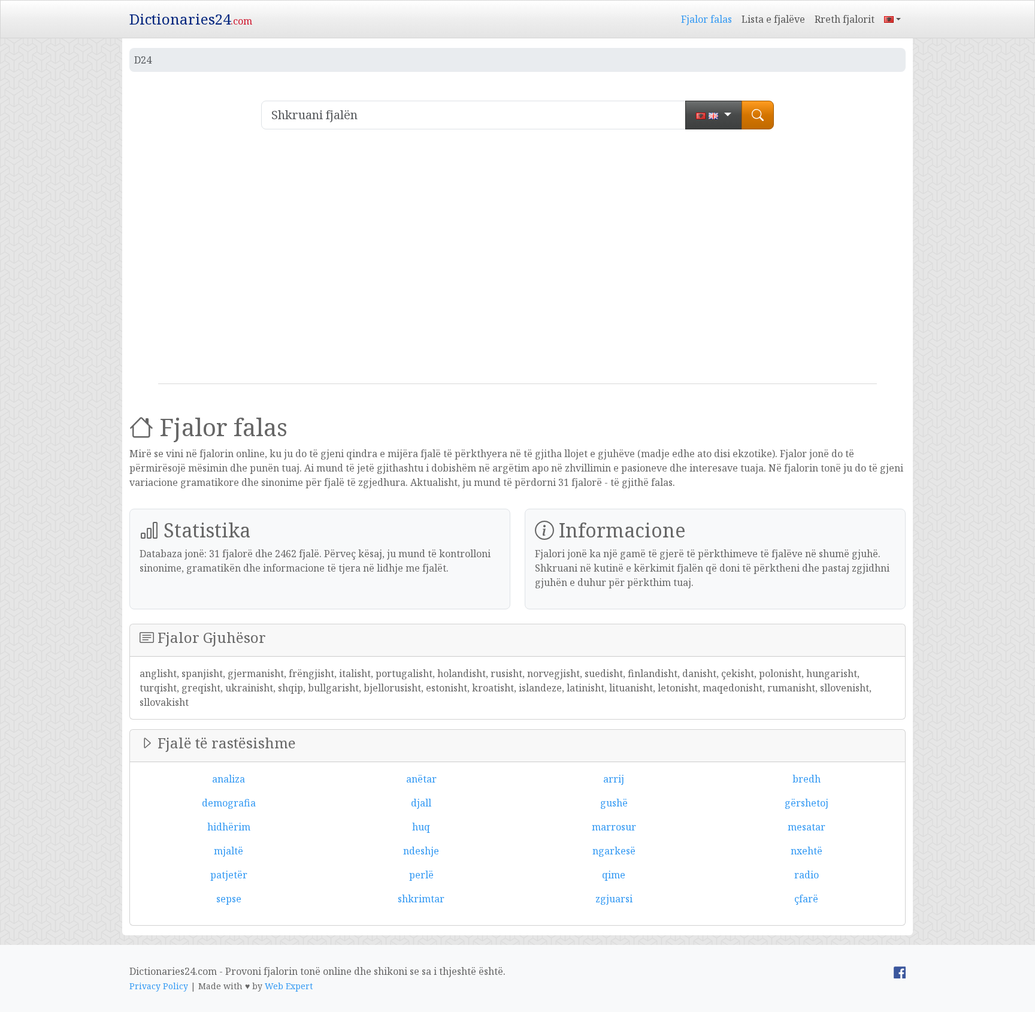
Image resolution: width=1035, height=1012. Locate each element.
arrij (613, 779)
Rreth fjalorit (844, 19)
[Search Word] (758, 115)
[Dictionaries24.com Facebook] (900, 971)
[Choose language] (713, 115)
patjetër (228, 874)
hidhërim (228, 826)
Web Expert (289, 986)
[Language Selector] (892, 19)
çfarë (806, 898)
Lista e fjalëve (773, 19)
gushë (614, 802)
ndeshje (421, 850)
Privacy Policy (158, 986)
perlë (421, 874)
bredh (806, 779)
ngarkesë (613, 850)
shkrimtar (421, 898)
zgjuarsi (613, 898)
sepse (228, 898)
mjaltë (228, 850)
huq (421, 826)
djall (421, 802)
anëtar (421, 779)
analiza (228, 779)
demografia (229, 802)
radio (806, 874)
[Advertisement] (517, 261)
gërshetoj (806, 802)
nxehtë (806, 850)
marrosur (614, 826)
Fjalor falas (706, 19)
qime (613, 874)
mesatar (806, 826)
